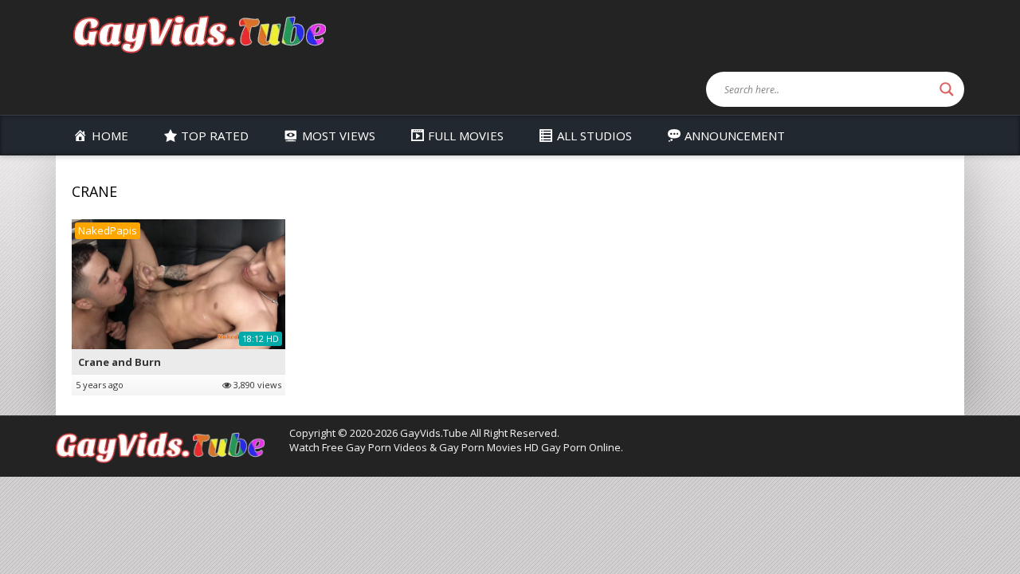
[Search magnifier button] (947, 89)
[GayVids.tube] (199, 33)
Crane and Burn (119, 362)
